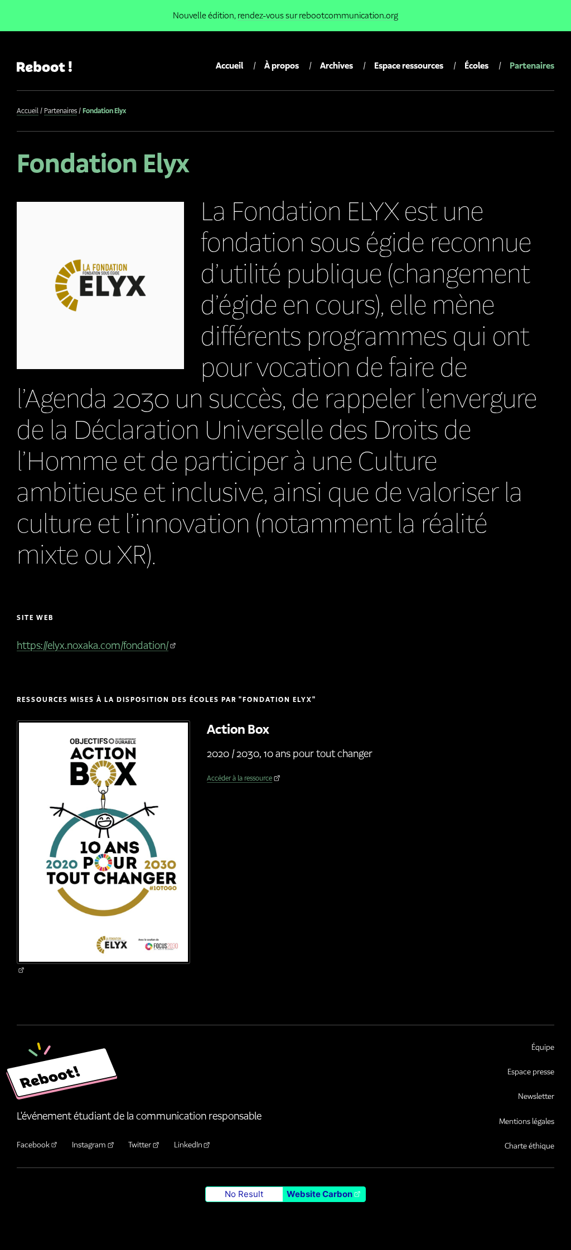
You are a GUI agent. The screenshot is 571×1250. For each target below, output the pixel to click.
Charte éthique (529, 1146)
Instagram (89, 1145)
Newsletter (536, 1096)
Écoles (476, 65)
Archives (336, 65)
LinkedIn (188, 1145)
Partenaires (532, 65)
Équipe (542, 1047)
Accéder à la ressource (239, 778)
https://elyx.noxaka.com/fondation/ (92, 645)
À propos (281, 65)
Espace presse (530, 1072)
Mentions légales (526, 1121)
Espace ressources (408, 65)
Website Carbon (319, 1194)
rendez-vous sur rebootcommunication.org (318, 15)
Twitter (139, 1145)
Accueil (229, 65)
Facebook (33, 1145)
